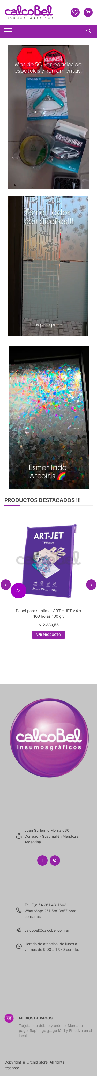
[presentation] (6, 584)
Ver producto (48, 633)
